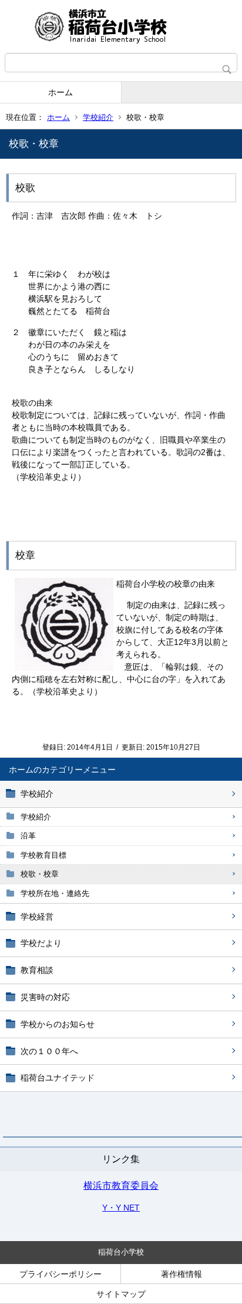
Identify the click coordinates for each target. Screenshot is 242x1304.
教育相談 (37, 970)
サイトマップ (121, 1294)
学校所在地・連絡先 (55, 893)
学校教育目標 (43, 855)
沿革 (28, 835)
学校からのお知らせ (58, 1024)
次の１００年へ (49, 1051)
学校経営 (37, 916)
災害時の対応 (45, 997)
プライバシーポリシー (60, 1274)
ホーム (60, 92)
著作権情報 (181, 1274)
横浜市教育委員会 (121, 1186)
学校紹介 (98, 117)
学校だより (41, 943)
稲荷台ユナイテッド (58, 1077)
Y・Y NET (121, 1207)
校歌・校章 (40, 874)
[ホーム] (121, 26)
